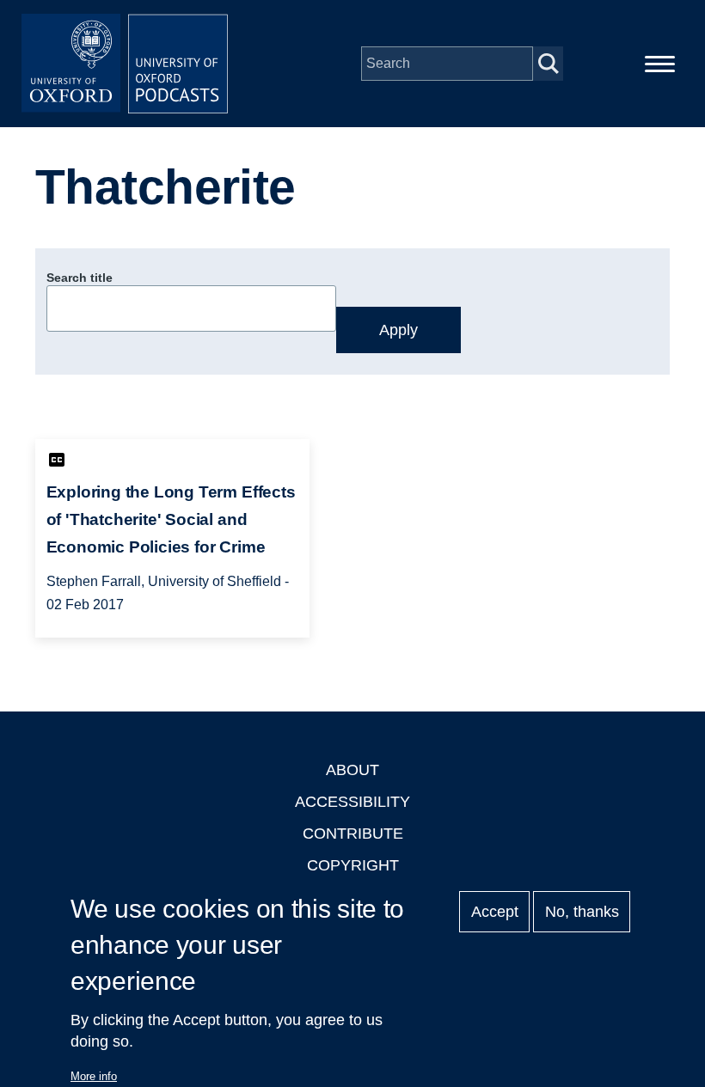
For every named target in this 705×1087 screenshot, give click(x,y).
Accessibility (352, 801)
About (352, 770)
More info (93, 1076)
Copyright (353, 865)
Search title (79, 277)
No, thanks (582, 911)
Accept (494, 911)
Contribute (353, 833)
